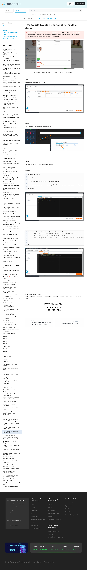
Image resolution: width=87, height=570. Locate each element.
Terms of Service (49, 562)
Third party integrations (38, 519)
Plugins (33, 508)
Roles (12, 516)
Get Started (80, 4)
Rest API (67, 509)
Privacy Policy (37, 562)
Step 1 (5, 25)
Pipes (32, 505)
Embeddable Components (55, 537)
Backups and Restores (54, 519)
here (58, 36)
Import (49, 505)
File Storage (51, 510)
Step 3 (5, 34)
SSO (32, 513)
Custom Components (71, 515)
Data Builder (14, 507)
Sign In (70, 4)
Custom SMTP (35, 528)
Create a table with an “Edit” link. (10, 28)
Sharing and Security (54, 513)
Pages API (68, 512)
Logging (50, 516)
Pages (12, 510)
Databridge (34, 510)
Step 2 (5, 30)
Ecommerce (34, 525)
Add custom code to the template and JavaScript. (11, 36)
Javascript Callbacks (71, 503)
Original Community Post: (10, 38)
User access (14, 513)
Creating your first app (17, 504)
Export (49, 508)
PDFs (32, 522)
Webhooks (34, 516)
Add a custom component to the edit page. (11, 32)
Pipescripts (68, 506)
